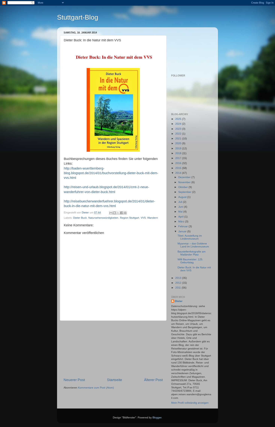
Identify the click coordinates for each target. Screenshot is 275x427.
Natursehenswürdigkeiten (103, 217)
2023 (178, 128)
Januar (182, 231)
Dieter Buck (80, 217)
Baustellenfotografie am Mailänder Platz (192, 253)
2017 (178, 158)
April (181, 216)
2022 (178, 133)
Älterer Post (153, 380)
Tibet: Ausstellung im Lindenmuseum (190, 237)
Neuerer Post (74, 380)
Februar (183, 226)
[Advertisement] (113, 349)
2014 (178, 173)
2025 (178, 119)
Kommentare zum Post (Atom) (96, 387)
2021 (178, 138)
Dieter (178, 301)
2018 (178, 153)
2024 (178, 123)
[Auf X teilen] (118, 213)
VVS (143, 217)
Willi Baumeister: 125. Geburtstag (190, 261)
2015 (178, 168)
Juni (181, 206)
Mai (180, 211)
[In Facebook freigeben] (121, 213)
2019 (178, 148)
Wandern (152, 217)
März (181, 221)
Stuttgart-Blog (77, 17)
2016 (178, 163)
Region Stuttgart (129, 217)
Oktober (183, 187)
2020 (178, 143)
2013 (178, 278)
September (185, 192)
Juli (180, 202)
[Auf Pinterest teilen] (125, 213)
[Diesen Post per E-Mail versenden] (111, 213)
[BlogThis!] (114, 213)
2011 (178, 287)
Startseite (114, 380)
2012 (178, 282)
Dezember (184, 177)
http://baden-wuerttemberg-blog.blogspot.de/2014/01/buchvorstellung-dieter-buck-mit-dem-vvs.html (111, 173)
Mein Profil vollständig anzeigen (190, 402)
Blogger (156, 417)
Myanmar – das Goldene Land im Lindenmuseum (193, 245)
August (182, 197)
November (184, 182)
